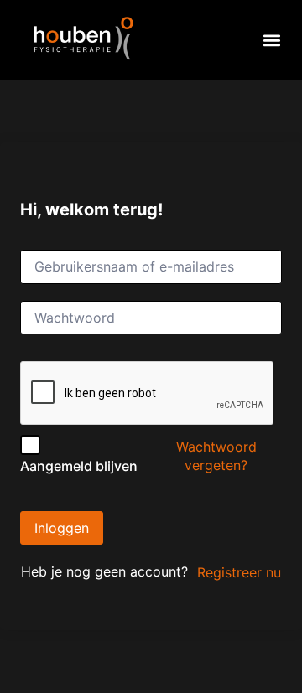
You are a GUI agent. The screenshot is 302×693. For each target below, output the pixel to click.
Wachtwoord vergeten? (216, 455)
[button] (272, 40)
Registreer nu (239, 572)
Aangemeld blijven (79, 466)
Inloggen (61, 528)
